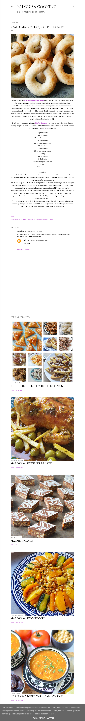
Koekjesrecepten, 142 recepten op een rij (39, 386)
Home (20, 12)
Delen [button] (12, 216)
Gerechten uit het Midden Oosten (37, 219)
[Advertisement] (22, 299)
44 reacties (19, 622)
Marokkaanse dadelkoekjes (34, 100)
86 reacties (19, 467)
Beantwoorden (23, 250)
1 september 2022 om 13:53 (39, 240)
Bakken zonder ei (20, 219)
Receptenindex (31, 12)
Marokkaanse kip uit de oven (31, 463)
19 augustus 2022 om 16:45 (33, 231)
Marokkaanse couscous (28, 618)
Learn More (38, 718)
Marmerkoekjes (22, 540)
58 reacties (19, 700)
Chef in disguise (41, 123)
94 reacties (19, 545)
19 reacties (19, 390)
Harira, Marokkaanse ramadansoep (37, 696)
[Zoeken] (73, 6)
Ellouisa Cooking (37, 6)
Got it (50, 718)
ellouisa (27, 240)
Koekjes (51, 219)
